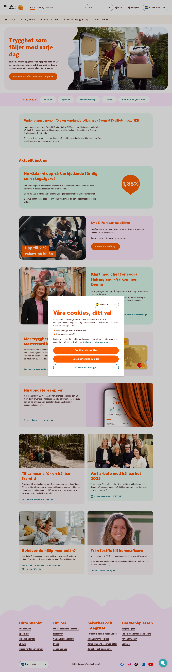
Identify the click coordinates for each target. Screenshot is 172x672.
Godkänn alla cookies (86, 350)
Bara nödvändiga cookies (86, 358)
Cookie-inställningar (86, 367)
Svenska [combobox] (104, 304)
